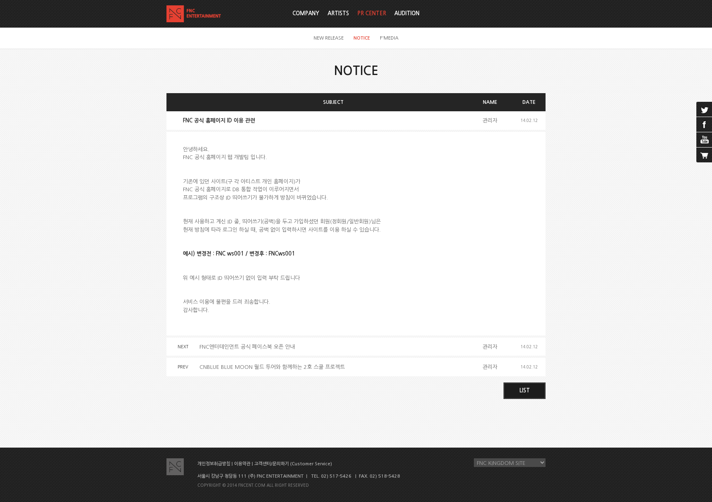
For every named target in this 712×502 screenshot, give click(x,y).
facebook (704, 124)
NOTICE (362, 38)
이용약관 (242, 464)
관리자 (489, 120)
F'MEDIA (389, 38)
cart (704, 155)
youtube (704, 139)
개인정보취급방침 (213, 464)
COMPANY (306, 13)
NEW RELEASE (329, 38)
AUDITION (406, 13)
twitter (704, 109)
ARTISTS (338, 13)
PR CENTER (371, 13)
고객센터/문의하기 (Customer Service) (293, 464)
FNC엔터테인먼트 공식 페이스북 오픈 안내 (247, 347)
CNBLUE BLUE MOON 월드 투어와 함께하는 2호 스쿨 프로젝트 (272, 367)
